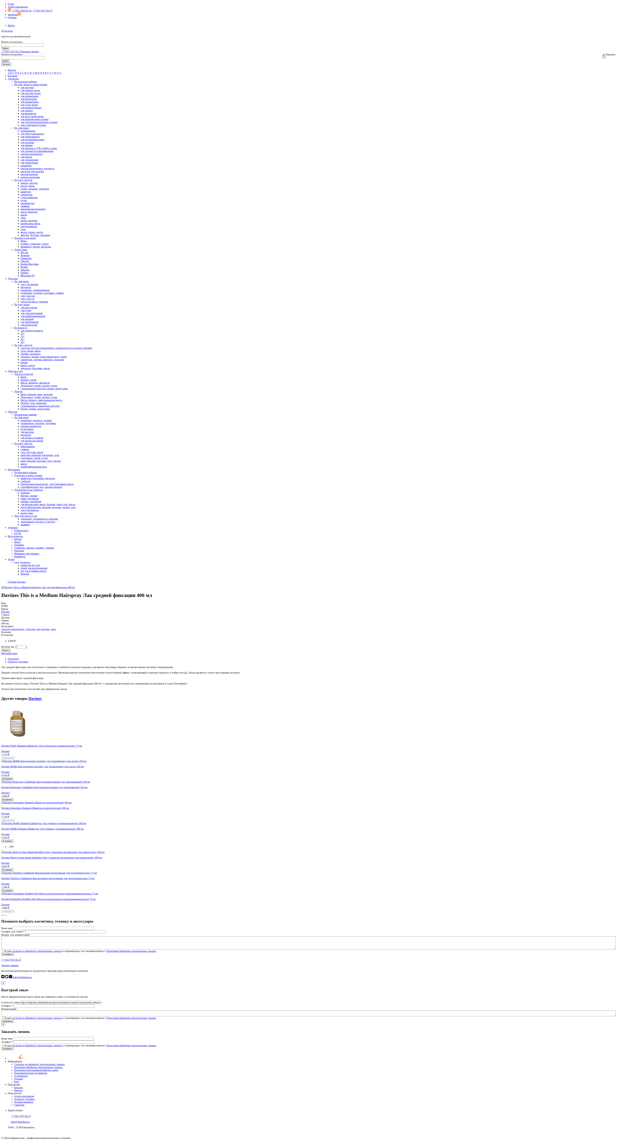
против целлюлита (31, 426)
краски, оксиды (29, 183)
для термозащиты (30, 136)
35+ (23, 336)
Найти (5, 48)
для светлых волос (31, 93)
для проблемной (29, 322)
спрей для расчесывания (34, 568)
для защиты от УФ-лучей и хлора (39, 148)
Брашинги (19, 556)
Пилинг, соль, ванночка (34, 403)
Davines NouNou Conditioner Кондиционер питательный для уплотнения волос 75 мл (47, 878)
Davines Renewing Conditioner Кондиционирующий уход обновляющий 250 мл (44, 787)
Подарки (12, 75)
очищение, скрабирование (35, 290)
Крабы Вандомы (30, 264)
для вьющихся (28, 113)
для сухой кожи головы (33, 125)
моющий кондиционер (33, 209)
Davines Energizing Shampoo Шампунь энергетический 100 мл (35, 808)
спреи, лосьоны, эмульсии (35, 188)
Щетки (18, 539)
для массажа (27, 432)
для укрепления (29, 162)
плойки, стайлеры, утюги (35, 243)
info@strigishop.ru (22, 977)
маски (24, 214)
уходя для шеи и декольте (34, 301)
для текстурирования (32, 133)
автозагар (26, 287)
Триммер (19, 545)
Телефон (7, 1005)
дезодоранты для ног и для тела (38, 521)
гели (23, 229)
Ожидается (8, 758)
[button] (2, 915)
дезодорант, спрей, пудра (34, 458)
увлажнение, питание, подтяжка (38, 423)
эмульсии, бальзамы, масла (35, 368)
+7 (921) (11, 51)
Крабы (24, 267)
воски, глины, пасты (32, 232)
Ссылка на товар (10, 1002)
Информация (15, 1061)
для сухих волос (29, 104)
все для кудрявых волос (33, 571)
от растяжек (27, 429)
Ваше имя (6, 928)
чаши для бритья (30, 498)
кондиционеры (29, 226)
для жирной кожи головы (35, 119)
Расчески (19, 550)
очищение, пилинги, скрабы (36, 420)
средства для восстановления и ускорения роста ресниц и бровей (56, 348)
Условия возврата (23, 1102)
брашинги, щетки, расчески (36, 246)
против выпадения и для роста (37, 168)
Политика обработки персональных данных (38, 1067)
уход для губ (27, 298)
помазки (25, 492)
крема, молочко (29, 220)
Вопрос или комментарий (15, 934)
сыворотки (26, 194)
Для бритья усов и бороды (28, 490)
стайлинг (26, 481)
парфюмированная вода (34, 466)
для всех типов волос (32, 116)
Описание (13, 658)
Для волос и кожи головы (28, 475)
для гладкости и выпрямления (37, 151)
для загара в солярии (32, 437)
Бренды (12, 70)
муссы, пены (28, 186)
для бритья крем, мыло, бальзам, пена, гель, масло (48, 504)
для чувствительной (32, 313)
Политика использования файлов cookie (36, 1070)
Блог (16, 1081)
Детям (11, 559)
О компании (21, 1076)
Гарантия (19, 1104)
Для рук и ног (15, 371)
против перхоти (29, 174)
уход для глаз (28, 296)
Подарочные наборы (25, 81)
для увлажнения (29, 159)
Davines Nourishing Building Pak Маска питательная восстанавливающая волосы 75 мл (48, 899)
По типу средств (23, 180)
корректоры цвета (30, 223)
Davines (5, 611)
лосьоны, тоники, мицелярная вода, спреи (44, 356)
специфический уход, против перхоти (41, 487)
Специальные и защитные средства (40, 406)
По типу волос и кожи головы (30, 84)
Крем (23, 377)
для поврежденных (31, 107)
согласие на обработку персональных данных (37, 951)
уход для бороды (30, 510)
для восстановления (31, 154)
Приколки (26, 258)
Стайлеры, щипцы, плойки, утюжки (34, 547)
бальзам (25, 573)
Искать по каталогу (12, 42)
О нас (11, 4)
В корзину (7, 779)
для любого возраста (32, 330)
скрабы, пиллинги (31, 353)
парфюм (25, 206)
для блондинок (29, 99)
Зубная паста (21, 530)
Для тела (12, 411)
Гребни (24, 272)
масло (24, 463)
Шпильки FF (28, 275)
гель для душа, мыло (32, 452)
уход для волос (22, 562)
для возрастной (29, 324)
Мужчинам (14, 469)
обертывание (28, 446)
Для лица (13, 278)
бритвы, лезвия (29, 495)
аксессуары (27, 513)
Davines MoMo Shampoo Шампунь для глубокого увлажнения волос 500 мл (42, 828)
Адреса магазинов (18, 6)
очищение (26, 165)
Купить (6, 650)
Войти (11, 25)
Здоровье (13, 527)
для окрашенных (30, 102)
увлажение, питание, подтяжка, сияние (42, 293)
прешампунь (27, 203)
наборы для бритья (31, 501)
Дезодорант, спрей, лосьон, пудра (39, 385)
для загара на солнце (32, 440)
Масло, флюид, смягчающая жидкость (41, 400)
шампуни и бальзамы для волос (38, 478)
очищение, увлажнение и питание (39, 518)
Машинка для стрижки (26, 553)
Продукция (14, 1084)
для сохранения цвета (32, 139)
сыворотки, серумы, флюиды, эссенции (42, 359)
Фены (17, 542)
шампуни (26, 191)
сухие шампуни (29, 197)
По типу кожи (22, 304)
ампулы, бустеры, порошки (35, 235)
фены (24, 241)
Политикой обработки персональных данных (131, 951)
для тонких (27, 110)
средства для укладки (32, 171)
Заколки (25, 269)
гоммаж (25, 449)
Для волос (13, 78)
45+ (23, 339)
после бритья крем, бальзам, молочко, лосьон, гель (48, 507)
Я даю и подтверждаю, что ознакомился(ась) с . (80, 951)
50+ (23, 342)
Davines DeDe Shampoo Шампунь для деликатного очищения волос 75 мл (41, 745)
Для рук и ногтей (23, 374)
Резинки (25, 255)
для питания (27, 142)
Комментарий (8, 1009)
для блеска (26, 157)
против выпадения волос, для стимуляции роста (47, 484)
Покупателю (15, 1093)
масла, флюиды (29, 212)
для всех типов (29, 307)
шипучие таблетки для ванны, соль (40, 455)
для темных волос (30, 90)
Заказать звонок (30, 51)
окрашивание (28, 130)
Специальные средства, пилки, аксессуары (44, 388)
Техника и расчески (25, 238)
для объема (27, 145)
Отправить (8, 954)
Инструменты (15, 536)
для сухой (26, 310)
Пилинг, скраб (28, 380)
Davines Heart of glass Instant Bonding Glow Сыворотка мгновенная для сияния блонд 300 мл (51, 857)
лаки (23, 217)
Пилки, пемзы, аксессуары (35, 408)
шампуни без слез (30, 565)
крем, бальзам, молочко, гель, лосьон (41, 461)
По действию (21, 128)
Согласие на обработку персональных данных (39, 1064)
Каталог (6, 64)
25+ (23, 333)
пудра (24, 200)
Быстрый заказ (9, 653)
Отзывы (12, 17)
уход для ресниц (29, 284)
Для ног (18, 391)
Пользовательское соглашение (30, 1073)
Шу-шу (24, 252)
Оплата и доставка (18, 661)
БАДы (17, 533)
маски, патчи (28, 365)
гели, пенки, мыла (31, 351)
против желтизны (30, 177)
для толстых (27, 87)
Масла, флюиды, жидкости (35, 382)
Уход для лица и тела (25, 516)
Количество (7, 646)
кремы (24, 362)
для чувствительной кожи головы (39, 122)
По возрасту (20, 327)
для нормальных (30, 96)
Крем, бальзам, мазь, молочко (37, 394)
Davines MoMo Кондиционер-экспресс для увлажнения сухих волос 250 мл (42, 766)
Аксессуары (20, 249)
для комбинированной (33, 316)
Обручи (25, 261)
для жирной (27, 319)
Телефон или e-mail (12, 931)
